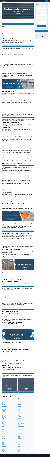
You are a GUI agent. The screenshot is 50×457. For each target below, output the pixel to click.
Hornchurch (19, 421)
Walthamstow (19, 405)
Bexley (3, 436)
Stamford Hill (4, 449)
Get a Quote (17, 13)
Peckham (3, 404)
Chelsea (3, 435)
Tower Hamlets (4, 412)
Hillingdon (19, 448)
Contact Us (17, 231)
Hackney (3, 428)
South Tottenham (20, 401)
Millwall (3, 403)
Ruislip (19, 449)
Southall (19, 441)
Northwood (19, 450)
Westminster (4, 424)
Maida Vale (19, 404)
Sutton (19, 410)
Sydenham (3, 405)
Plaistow (3, 416)
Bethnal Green (4, 417)
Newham (3, 423)
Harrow (19, 442)
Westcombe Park (4, 401)
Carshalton (19, 402)
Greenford (19, 438)
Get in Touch (17, 117)
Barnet (19, 437)
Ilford (3, 443)
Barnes (19, 411)
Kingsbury (19, 429)
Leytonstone (4, 442)
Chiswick (19, 415)
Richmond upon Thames (21, 423)
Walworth (3, 410)
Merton (3, 444)
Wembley (19, 430)
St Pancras (3, 437)
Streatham (3, 421)
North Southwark (4, 415)
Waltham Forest (20, 408)
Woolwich (3, 411)
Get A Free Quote (18, 392)
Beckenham (4, 408)
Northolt (19, 444)
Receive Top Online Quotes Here (18, 373)
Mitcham (3, 441)
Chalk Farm (3, 451)
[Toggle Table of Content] (9, 26)
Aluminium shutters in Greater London (6, 129)
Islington (3, 431)
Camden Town (4, 445)
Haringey (19, 409)
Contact (47, 1)
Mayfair (3, 432)
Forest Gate (3, 429)
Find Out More (17, 165)
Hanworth (19, 443)
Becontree (19, 403)
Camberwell (4, 409)
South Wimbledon (4, 448)
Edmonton (19, 417)
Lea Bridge (3, 438)
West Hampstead (20, 412)
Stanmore (19, 445)
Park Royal (19, 422)
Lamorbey (3, 422)
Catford (3, 398)
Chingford (19, 418)
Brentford (19, 425)
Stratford (3, 425)
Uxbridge (19, 451)
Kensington (3, 450)
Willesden (19, 416)
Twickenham (19, 428)
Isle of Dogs (4, 402)
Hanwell (19, 435)
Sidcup (3, 418)
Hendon (19, 424)
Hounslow (19, 436)
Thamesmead (4, 430)
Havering (19, 432)
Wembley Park (20, 431)
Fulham (3, 452)
